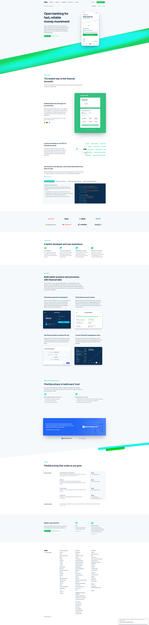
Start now (47, 36)
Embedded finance (79, 560)
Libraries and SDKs (79, 610)
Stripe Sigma (62, 588)
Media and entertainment (80, 583)
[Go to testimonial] (73, 434)
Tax (60, 589)
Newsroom (93, 578)
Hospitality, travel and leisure (81, 580)
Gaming (77, 578)
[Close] (146, 618)
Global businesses (79, 563)
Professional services (79, 586)
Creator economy (79, 575)
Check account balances (61, 181)
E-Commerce (78, 558)
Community (93, 557)
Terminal (61, 591)
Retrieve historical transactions (90, 181)
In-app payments (78, 565)
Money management (79, 568)
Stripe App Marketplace (80, 595)
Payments (62, 581)
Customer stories (94, 554)
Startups (77, 554)
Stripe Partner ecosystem (80, 597)
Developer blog (78, 613)
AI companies (78, 573)
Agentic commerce (79, 555)
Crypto (61, 565)
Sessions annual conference (96, 558)
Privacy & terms (94, 560)
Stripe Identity (92, 303)
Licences (93, 565)
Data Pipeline (62, 567)
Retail (76, 589)
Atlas (61, 554)
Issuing (61, 575)
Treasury (61, 593)
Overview (94, 6)
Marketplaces (78, 567)
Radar (61, 585)
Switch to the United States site (126, 622)
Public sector (78, 588)
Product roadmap (94, 574)
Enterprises (77, 552)
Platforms (77, 570)
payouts (46, 302)
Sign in (93, 2)
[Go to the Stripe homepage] (45, 550)
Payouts (61, 583)
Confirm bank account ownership (74, 181)
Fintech (76, 576)
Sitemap (93, 566)
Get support (93, 585)
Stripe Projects (78, 612)
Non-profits (77, 585)
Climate (61, 562)
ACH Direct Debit (61, 300)
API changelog (78, 608)
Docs (104, 6)
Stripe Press (93, 579)
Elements (62, 568)
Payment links (62, 580)
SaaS (76, 572)
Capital (61, 558)
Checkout (62, 560)
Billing (61, 557)
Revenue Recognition (64, 586)
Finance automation (79, 562)
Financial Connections (48, 6)
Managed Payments (64, 578)
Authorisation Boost (64, 555)
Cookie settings (94, 568)
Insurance (77, 581)
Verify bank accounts (49, 181)
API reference (78, 605)
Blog (92, 555)
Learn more (77, 531)
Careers (92, 576)
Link (60, 576)
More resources (94, 570)
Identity (61, 572)
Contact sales (100, 2)
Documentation (78, 603)
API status (77, 607)
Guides (92, 552)
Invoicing (61, 573)
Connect (61, 563)
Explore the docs (47, 176)
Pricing (76, 2)
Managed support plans (96, 587)
